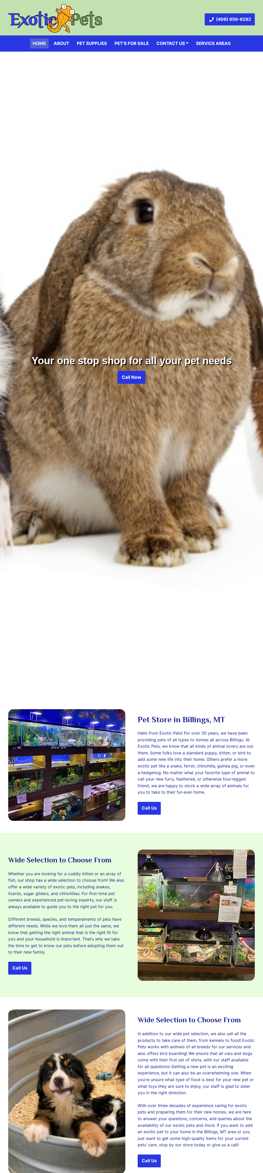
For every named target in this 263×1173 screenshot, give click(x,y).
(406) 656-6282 (233, 19)
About (61, 43)
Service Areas (213, 43)
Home (39, 43)
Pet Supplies (92, 43)
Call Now (131, 377)
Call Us (149, 808)
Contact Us (171, 43)
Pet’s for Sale (132, 43)
